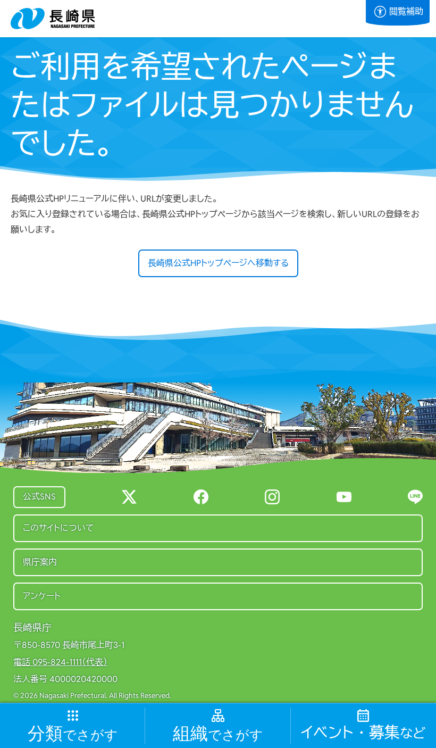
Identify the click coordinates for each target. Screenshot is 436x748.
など (363, 733)
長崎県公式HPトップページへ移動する (218, 263)
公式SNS (39, 496)
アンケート (42, 596)
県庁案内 (40, 562)
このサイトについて (58, 528)
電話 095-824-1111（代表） (60, 662)
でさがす (73, 734)
